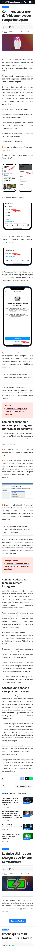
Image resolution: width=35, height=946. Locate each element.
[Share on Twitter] (9, 27)
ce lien (10, 655)
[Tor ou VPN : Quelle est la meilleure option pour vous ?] (28, 827)
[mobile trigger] (3, 2)
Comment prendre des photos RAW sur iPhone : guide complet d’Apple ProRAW (10, 801)
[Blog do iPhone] (12, 2)
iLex (5, 32)
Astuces (5, 7)
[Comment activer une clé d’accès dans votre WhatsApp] (28, 836)
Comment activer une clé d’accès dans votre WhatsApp (11, 836)
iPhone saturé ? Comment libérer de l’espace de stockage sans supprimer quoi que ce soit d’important (12, 814)
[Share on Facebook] (6, 27)
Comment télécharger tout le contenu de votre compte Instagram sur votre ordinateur (17, 377)
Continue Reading (17, 921)
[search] (21, 2)
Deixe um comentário (25, 786)
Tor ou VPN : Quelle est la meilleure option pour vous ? (12, 826)
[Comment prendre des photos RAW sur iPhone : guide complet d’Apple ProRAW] (28, 800)
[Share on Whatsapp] (12, 27)
